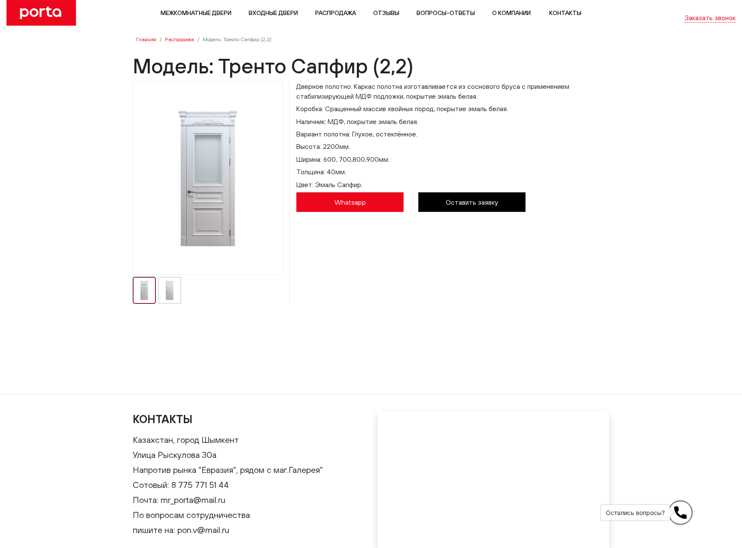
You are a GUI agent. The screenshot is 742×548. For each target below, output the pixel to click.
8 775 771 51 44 (712, 8)
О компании (511, 12)
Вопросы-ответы (446, 12)
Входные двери (273, 12)
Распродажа (335, 12)
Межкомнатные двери (196, 12)
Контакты (564, 12)
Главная (146, 39)
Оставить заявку (472, 202)
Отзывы (386, 12)
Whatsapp (350, 202)
